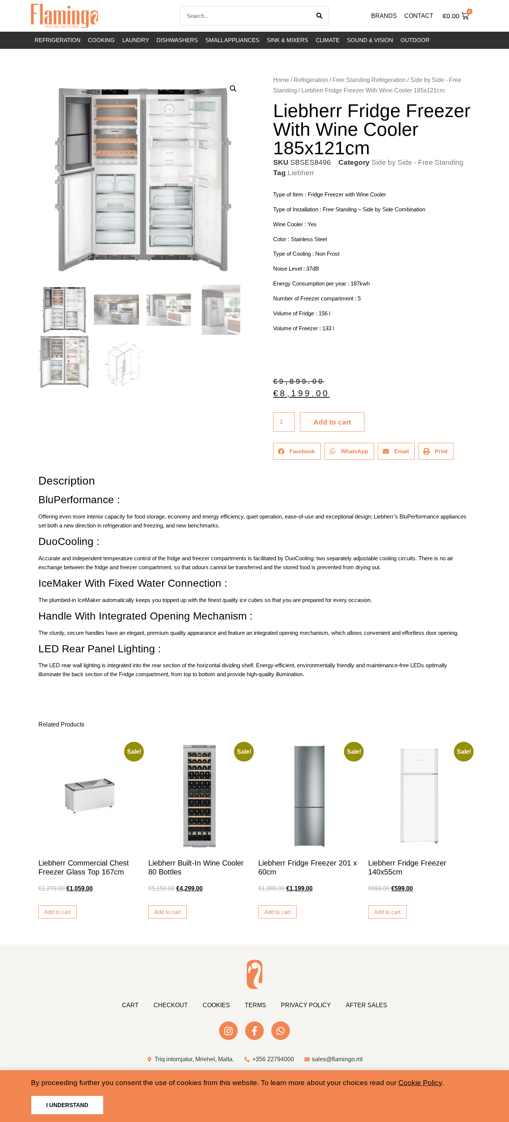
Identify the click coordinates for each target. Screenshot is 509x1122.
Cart (130, 1005)
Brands (384, 16)
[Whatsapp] (280, 1030)
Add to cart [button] (57, 912)
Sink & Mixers (287, 40)
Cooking (101, 40)
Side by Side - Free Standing (418, 162)
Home (281, 80)
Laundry (135, 40)
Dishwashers (177, 40)
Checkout (171, 1005)
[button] (233, 88)
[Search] (319, 16)
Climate (327, 40)
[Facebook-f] (254, 1030)
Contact (418, 16)
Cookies (216, 1005)
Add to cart (332, 422)
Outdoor (415, 40)
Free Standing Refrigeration (369, 80)
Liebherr (301, 173)
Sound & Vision (370, 40)
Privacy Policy (306, 1005)
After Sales (366, 1005)
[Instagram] (228, 1030)
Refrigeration (57, 40)
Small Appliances (232, 40)
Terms (255, 1005)
